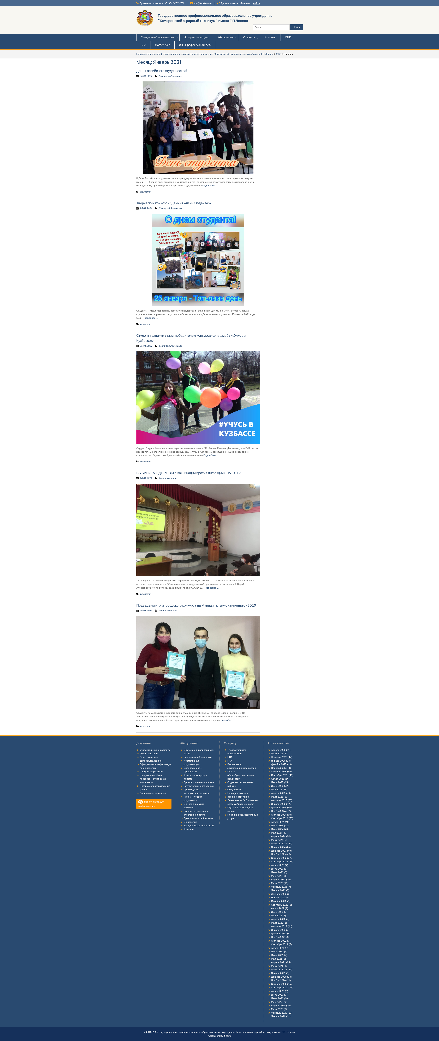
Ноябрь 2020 (278, 980)
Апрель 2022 (278, 919)
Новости (145, 191)
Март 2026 (277, 753)
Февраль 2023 (279, 886)
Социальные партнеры (153, 793)
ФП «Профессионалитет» (195, 45)
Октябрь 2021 (279, 940)
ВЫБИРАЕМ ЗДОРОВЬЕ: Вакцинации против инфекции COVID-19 (188, 473)
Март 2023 (277, 883)
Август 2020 (277, 991)
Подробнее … (210, 185)
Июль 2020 (277, 994)
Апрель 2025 (278, 793)
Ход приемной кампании (198, 757)
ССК (143, 45)
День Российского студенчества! (161, 71)
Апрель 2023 (278, 879)
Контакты (270, 37)
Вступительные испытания (199, 786)
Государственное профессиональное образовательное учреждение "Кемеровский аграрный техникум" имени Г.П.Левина (205, 54)
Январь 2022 (278, 930)
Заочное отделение (238, 796)
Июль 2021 (277, 951)
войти (256, 3)
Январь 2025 (278, 804)
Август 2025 (277, 778)
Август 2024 (277, 822)
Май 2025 (276, 789)
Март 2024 (277, 840)
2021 (279, 54)
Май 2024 (276, 832)
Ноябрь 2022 (278, 897)
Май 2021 (276, 958)
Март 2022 (277, 922)
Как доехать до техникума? (199, 825)
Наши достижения (237, 793)
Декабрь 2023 (279, 850)
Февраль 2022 (279, 926)
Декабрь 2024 (279, 807)
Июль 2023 (277, 868)
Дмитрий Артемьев (170, 76)
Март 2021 (277, 966)
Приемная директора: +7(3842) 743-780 (162, 3)
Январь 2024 (278, 847)
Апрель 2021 (278, 962)
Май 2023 (276, 876)
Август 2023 (277, 865)
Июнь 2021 (277, 955)
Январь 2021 (278, 973)
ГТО (229, 757)
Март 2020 (277, 1009)
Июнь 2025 (277, 786)
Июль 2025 (277, 782)
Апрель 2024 (278, 836)
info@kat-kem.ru (203, 3)
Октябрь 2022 (279, 901)
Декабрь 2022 (279, 894)
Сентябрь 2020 (279, 987)
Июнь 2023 (277, 872)
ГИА (229, 760)
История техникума (196, 37)
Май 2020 (276, 1002)
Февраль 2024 (279, 843)
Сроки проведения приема (199, 782)
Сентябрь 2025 (279, 775)
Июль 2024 (277, 825)
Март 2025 (277, 796)
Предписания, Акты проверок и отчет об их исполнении (153, 779)
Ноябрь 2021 (278, 937)
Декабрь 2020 (279, 976)
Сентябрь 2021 (279, 944)
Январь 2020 (278, 1016)
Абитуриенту (225, 37)
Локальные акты (149, 753)
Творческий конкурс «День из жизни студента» (173, 203)
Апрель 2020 (278, 1005)
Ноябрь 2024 (278, 811)
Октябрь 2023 (279, 858)
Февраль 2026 (279, 757)
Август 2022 (277, 908)
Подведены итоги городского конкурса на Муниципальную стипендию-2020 (196, 605)
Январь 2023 (278, 890)
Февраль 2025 (279, 800)
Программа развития (151, 771)
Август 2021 (277, 948)
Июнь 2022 (277, 912)
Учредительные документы (155, 750)
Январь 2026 (278, 760)
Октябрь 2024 (279, 814)
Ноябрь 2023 (278, 854)
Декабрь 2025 (279, 764)
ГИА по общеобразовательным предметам (240, 775)
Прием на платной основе (198, 818)
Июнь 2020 (277, 998)
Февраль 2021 (279, 969)
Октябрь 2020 (279, 984)
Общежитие (190, 822)
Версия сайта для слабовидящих (151, 803)
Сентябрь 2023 (279, 861)
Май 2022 (276, 915)
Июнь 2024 (277, 829)
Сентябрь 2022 (279, 904)
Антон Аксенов (167, 478)
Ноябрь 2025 (278, 768)
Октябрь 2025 (279, 771)
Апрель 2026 (278, 750)
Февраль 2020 (279, 1012)
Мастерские (162, 45)
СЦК (288, 37)
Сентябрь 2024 (279, 818)
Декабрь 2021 (279, 933)
